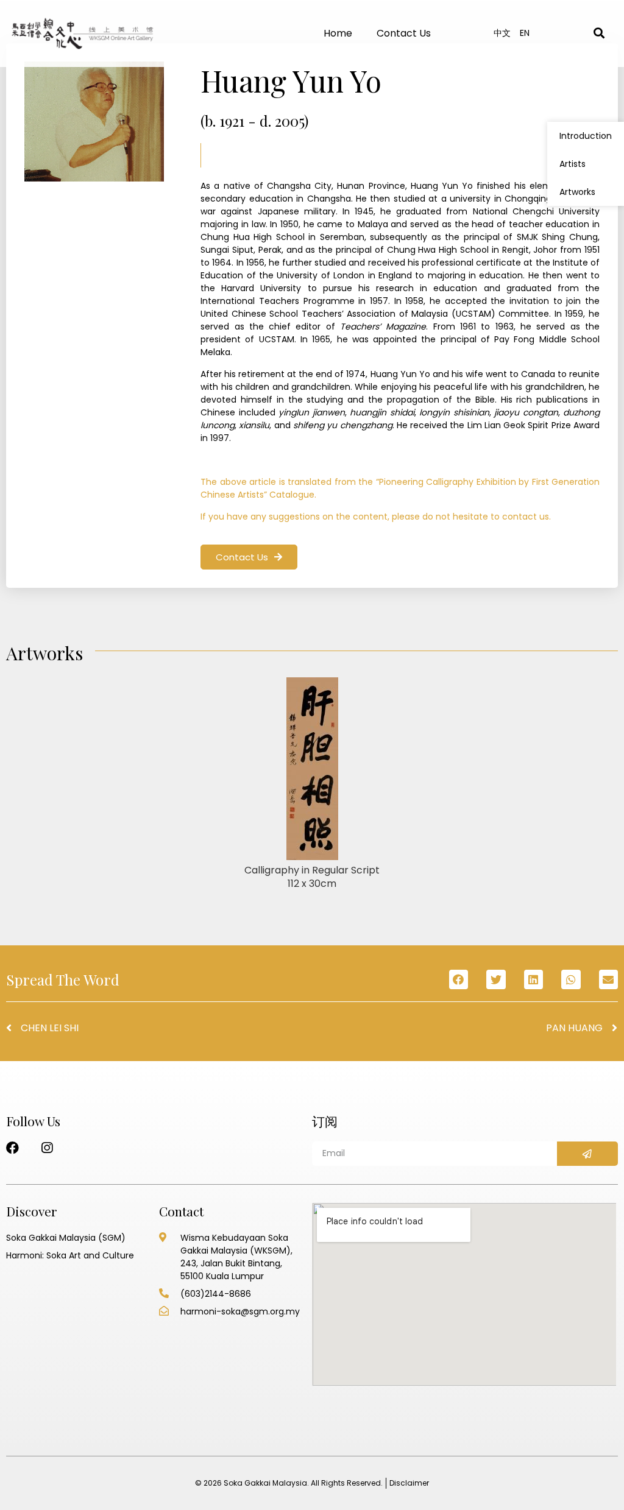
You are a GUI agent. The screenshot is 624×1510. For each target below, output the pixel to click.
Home (338, 33)
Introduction (585, 136)
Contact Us (404, 33)
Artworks (577, 192)
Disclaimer (409, 1483)
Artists (572, 164)
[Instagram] (46, 1147)
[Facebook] (12, 1147)
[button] (248, 557)
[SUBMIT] (587, 1153)
